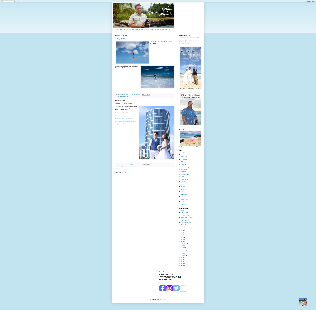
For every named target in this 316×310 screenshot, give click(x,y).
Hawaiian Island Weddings (187, 217)
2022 (182, 237)
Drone (182, 166)
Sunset (182, 201)
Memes (182, 188)
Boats (182, 161)
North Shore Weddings (186, 222)
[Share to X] (146, 95)
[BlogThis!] (144, 95)
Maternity (183, 186)
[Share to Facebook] (147, 95)
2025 (182, 232)
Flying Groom (120, 38)
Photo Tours (183, 193)
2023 (182, 236)
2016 (182, 263)
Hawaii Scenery (184, 179)
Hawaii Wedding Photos (186, 215)
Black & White (184, 159)
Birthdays (183, 157)
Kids (182, 184)
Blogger (164, 299)
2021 (182, 239)
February (184, 253)
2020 (182, 241)
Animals (182, 152)
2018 (182, 259)
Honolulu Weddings (185, 219)
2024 (182, 234)
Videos (182, 203)
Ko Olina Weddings (185, 220)
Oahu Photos (183, 224)
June (183, 247)
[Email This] (143, 95)
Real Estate (183, 198)
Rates (182, 196)
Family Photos (184, 169)
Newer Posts (118, 170)
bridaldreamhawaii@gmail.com (166, 282)
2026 (182, 230)
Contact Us (183, 210)
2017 (182, 261)
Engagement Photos (185, 167)
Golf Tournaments (184, 173)
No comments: (137, 94)
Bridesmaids (183, 164)
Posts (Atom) (124, 172)
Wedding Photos (125, 96)
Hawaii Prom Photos (185, 178)
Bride (182, 162)
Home (145, 170)
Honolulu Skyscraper (123, 103)
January (184, 255)
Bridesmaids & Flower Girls (187, 214)
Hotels (182, 183)
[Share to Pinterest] (149, 95)
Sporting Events (184, 199)
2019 (182, 257)
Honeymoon (183, 181)
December (184, 243)
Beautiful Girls (184, 156)
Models (182, 189)
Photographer (184, 194)
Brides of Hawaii (184, 212)
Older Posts (171, 170)
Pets (182, 191)
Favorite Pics (183, 171)
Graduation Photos (185, 174)
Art (181, 154)
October (184, 245)
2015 (182, 265)
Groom (120, 96)
